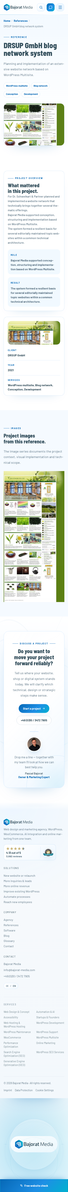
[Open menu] (60, 7)
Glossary (9, 940)
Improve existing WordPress (22, 891)
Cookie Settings (45, 1090)
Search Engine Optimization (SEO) (14, 1054)
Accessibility (11, 1017)
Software (9, 930)
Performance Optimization (11, 1044)
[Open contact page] (51, 7)
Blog (6, 935)
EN (14, 986)
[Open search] (41, 7)
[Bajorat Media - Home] (18, 7)
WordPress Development (50, 1022)
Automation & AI (45, 1011)
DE (7, 986)
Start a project (32, 708)
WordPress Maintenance (17, 1032)
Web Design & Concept (16, 1011)
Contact (9, 946)
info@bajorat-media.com (19, 970)
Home (7, 20)
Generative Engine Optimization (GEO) (14, 1063)
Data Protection (24, 1090)
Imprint (8, 1090)
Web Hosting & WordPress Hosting (14, 1024)
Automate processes (17, 896)
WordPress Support (47, 1032)
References (21, 20)
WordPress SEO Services (50, 1052)
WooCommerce (12, 1037)
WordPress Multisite (47, 1037)
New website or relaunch (19, 875)
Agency (8, 919)
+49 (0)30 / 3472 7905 (34, 720)
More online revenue (17, 886)
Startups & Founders (47, 1017)
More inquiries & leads (18, 881)
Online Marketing (45, 1043)
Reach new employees (18, 902)
